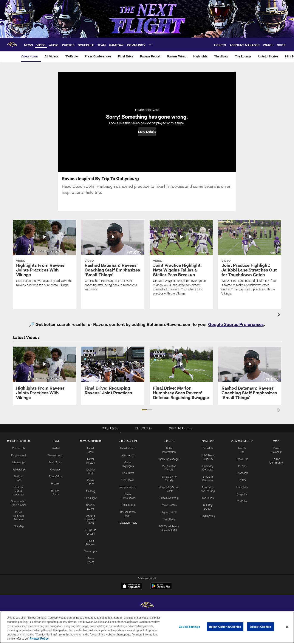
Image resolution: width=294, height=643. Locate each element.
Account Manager (169, 458)
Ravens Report (127, 487)
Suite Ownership (169, 497)
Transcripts (90, 551)
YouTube (242, 501)
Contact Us (18, 448)
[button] (147, 131)
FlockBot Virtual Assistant (18, 491)
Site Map (19, 526)
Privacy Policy (39, 638)
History (55, 483)
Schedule (208, 448)
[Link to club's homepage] (12, 44)
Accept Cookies (260, 626)
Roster (55, 448)
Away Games (169, 504)
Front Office (55, 476)
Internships (18, 462)
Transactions (55, 455)
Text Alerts (169, 519)
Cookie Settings (189, 626)
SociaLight (90, 497)
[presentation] (279, 315)
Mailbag (90, 490)
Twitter (242, 479)
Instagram (242, 487)
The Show (128, 479)
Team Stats (55, 462)
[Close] (287, 627)
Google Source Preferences (236, 324)
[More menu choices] (150, 44)
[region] (147, 627)
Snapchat (242, 494)
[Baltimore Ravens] (147, 605)
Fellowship (18, 469)
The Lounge (128, 504)
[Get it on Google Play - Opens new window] (161, 588)
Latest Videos (128, 448)
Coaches (55, 469)
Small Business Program (18, 515)
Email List (242, 458)
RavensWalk (208, 515)
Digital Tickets (169, 511)
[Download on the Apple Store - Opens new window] (131, 586)
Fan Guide (208, 497)
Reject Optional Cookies (225, 626)
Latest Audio (128, 455)
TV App (242, 465)
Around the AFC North (90, 519)
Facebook (242, 472)
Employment (18, 455)
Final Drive (128, 472)
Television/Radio (127, 522)
